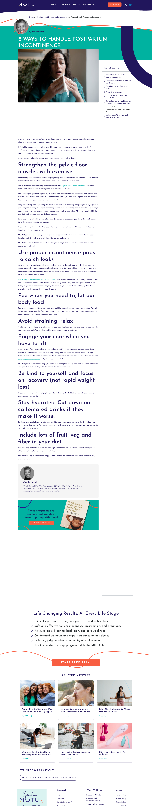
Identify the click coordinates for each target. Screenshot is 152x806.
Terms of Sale (121, 795)
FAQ (58, 795)
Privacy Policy (121, 798)
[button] (117, 68)
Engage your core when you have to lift (116, 97)
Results (76, 4)
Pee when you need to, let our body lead (117, 88)
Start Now (114, 5)
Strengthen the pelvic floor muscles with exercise (115, 76)
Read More (26, 716)
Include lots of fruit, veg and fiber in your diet (117, 116)
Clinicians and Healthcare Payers (93, 800)
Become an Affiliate (93, 795)
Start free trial (76, 662)
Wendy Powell (38, 32)
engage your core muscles (29, 359)
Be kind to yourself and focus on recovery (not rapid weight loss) (118, 102)
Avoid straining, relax (114, 92)
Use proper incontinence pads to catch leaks (118, 82)
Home (31, 17)
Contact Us (61, 798)
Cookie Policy (121, 802)
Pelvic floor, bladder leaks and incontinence (51, 17)
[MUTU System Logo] (26, 4)
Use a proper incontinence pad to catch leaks (37, 280)
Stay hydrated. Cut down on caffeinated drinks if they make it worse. (118, 109)
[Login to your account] (125, 4)
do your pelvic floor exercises (72, 186)
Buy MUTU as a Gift (64, 802)
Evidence (66, 4)
